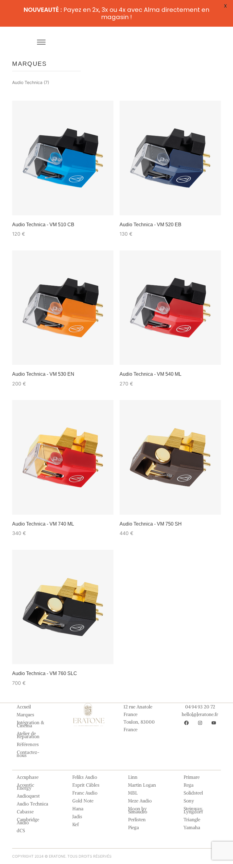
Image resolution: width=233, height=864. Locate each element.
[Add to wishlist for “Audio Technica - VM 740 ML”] (25, 502)
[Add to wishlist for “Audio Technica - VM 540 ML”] (133, 352)
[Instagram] (199, 722)
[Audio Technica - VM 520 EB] (170, 158)
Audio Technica (27, 82)
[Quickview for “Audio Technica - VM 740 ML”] (105, 506)
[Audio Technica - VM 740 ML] (62, 457)
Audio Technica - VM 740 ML (43, 523)
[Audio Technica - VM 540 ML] (170, 307)
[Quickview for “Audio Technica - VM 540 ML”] (212, 356)
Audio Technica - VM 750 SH (151, 523)
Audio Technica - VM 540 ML (150, 374)
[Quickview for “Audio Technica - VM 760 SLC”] (105, 655)
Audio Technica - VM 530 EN (43, 374)
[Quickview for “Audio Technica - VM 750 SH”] (212, 506)
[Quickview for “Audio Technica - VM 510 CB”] (105, 206)
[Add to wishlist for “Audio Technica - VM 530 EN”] (25, 352)
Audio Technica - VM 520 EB (150, 224)
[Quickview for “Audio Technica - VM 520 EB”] (212, 206)
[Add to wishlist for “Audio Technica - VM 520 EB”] (133, 202)
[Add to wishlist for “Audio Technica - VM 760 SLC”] (25, 651)
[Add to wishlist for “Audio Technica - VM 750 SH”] (133, 502)
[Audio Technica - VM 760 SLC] (62, 607)
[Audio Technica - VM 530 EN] (62, 307)
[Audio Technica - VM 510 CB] (62, 158)
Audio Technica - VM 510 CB (43, 224)
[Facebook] (186, 722)
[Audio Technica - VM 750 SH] (170, 457)
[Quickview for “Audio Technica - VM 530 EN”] (105, 356)
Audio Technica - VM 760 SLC (44, 673)
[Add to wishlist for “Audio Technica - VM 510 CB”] (25, 202)
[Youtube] (213, 722)
